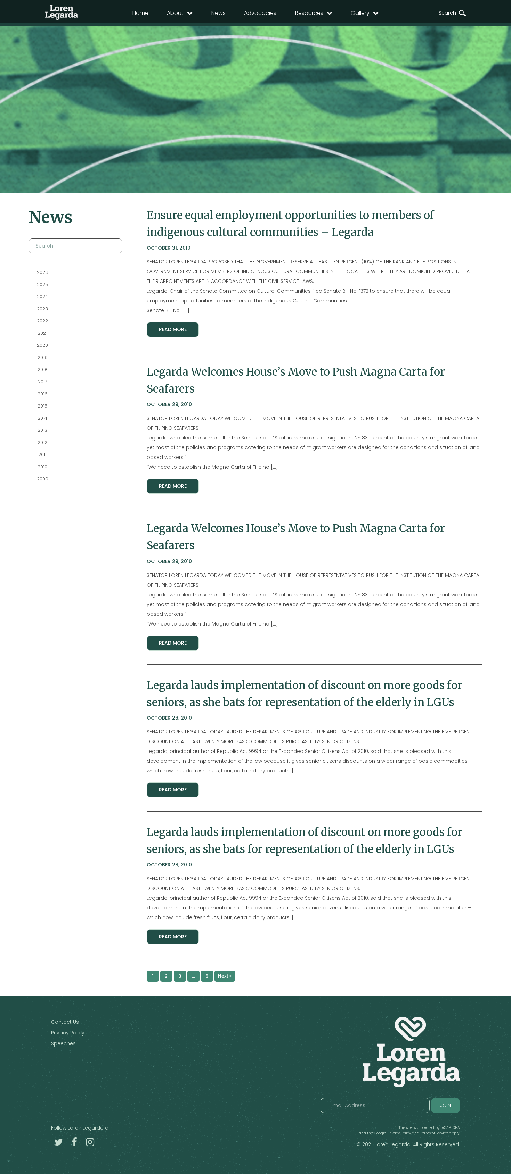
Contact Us (65, 1021)
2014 (42, 418)
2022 (42, 321)
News (218, 13)
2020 (42, 345)
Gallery (360, 13)
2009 (42, 479)
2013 (42, 430)
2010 (42, 466)
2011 (42, 454)
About (175, 13)
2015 (42, 406)
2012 (42, 442)
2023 (42, 308)
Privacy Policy (67, 1032)
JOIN (445, 1105)
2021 (42, 333)
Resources (309, 13)
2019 (42, 357)
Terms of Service (434, 1133)
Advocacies (260, 13)
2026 (42, 272)
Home (140, 13)
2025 (42, 284)
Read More (173, 329)
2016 (42, 394)
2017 (42, 381)
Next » (225, 976)
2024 (42, 296)
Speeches (63, 1043)
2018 (42, 369)
